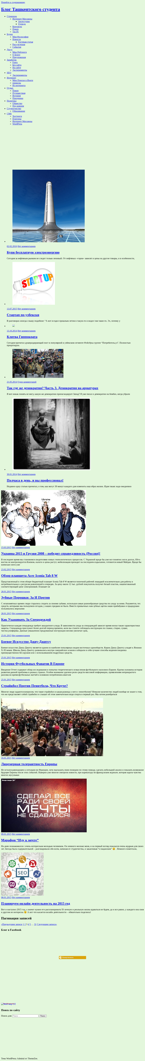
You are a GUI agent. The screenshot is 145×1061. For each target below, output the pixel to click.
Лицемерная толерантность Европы (29, 764)
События (16, 47)
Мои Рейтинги (19, 52)
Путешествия (18, 93)
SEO (9, 72)
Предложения (19, 57)
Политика (11, 101)
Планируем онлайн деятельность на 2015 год (35, 903)
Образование (18, 111)
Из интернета (18, 85)
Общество (17, 103)
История (16, 96)
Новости (16, 39)
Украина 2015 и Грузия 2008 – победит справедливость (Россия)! (50, 553)
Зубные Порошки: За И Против (25, 597)
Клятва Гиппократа (22, 337)
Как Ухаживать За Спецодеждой (26, 619)
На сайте (16, 67)
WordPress (17, 124)
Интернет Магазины (22, 19)
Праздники (17, 98)
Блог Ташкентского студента (30, 9)
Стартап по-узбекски (23, 315)
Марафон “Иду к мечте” (20, 840)
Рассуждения (18, 44)
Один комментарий (27, 382)
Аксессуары (24, 21)
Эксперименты (19, 70)
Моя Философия (20, 37)
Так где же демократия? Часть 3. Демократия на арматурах (52, 388)
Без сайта (16, 65)
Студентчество (14, 108)
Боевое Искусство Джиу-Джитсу (26, 641)
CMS (9, 113)
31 (35, 924)
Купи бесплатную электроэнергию (33, 252)
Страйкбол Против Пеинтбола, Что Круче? (34, 686)
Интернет (11, 78)
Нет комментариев (27, 246)
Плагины (16, 119)
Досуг (10, 49)
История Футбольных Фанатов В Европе (32, 663)
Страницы (12, 16)
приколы (16, 83)
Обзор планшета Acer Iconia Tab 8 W (29, 575)
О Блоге (16, 55)
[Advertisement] (72, 147)
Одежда (22, 24)
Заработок (12, 60)
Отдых (10, 88)
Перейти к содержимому (13, 2)
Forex (15, 62)
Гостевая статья (25, 42)
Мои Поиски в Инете (22, 80)
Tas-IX (15, 31)
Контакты (17, 26)
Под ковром (18, 106)
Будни (10, 34)
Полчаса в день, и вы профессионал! (35, 480)
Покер (15, 29)
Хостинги (17, 116)
